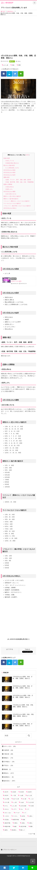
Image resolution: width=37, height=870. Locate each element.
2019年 (22, 792)
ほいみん (18, 61)
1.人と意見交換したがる (12, 167)
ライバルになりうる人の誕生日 (12, 203)
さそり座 (7, 802)
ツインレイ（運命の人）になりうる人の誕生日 (16, 201)
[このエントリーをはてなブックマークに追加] (23, 867)
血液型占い (7, 777)
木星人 (16, 823)
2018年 (14, 792)
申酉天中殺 (7, 826)
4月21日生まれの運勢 (9, 191)
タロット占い (8, 746)
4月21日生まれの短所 (9, 175)
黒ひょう (22, 830)
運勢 (19, 65)
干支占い (6, 765)
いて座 (14, 795)
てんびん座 (31, 802)
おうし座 (6, 65)
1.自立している (9, 160)
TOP (3, 11)
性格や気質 (7, 158)
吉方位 (23, 816)
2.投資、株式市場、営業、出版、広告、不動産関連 (19, 182)
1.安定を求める (9, 187)
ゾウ (28, 809)
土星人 (30, 816)
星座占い (6, 773)
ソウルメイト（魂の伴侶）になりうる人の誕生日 (17, 206)
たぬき (22, 802)
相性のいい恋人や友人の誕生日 (12, 196)
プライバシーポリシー (10, 849)
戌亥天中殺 (7, 823)
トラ (25, 812)
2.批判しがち (9, 189)
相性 (15, 826)
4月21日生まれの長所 (9, 172)
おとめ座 (7, 799)
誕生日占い (10, 11)
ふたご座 (14, 806)
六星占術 (6, 754)
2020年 (30, 792)
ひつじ (6, 806)
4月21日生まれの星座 (9, 170)
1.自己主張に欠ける (10, 194)
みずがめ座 (23, 806)
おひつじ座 (16, 799)
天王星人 (7, 819)
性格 (13, 65)
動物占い (6, 758)
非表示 (27, 155)
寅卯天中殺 (16, 819)
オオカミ (7, 809)
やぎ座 (32, 806)
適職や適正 (7, 177)
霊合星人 (14, 830)
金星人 (6, 830)
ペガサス (7, 816)
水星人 (23, 823)
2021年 (6, 795)
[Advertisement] (18, 35)
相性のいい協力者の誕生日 (11, 198)
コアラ (15, 809)
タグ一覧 (32, 834)
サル (21, 809)
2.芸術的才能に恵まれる (12, 163)
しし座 (15, 802)
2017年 (6, 792)
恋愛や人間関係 (8, 184)
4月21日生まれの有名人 (10, 208)
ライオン (15, 816)
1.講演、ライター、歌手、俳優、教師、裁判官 (18, 179)
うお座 (21, 795)
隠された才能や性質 (9, 165)
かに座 (24, 799)
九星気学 (6, 750)
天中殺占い (7, 761)
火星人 (30, 823)
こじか (32, 799)
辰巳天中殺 (23, 826)
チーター (17, 812)
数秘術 (6, 769)
